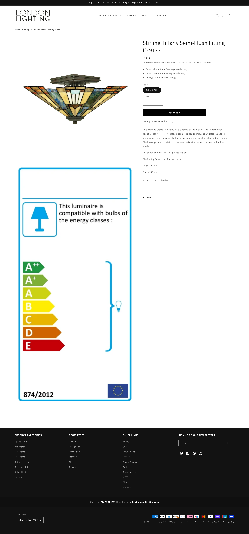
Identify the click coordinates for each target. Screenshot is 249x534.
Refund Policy (129, 452)
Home (17, 29)
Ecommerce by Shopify (184, 522)
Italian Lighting (22, 472)
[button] (108, 15)
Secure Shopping (131, 462)
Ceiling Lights (21, 441)
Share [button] (148, 197)
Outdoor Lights (22, 462)
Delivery (126, 467)
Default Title (152, 90)
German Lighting (22, 467)
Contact (126, 447)
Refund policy (200, 522)
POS (170, 522)
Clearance (19, 477)
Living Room (74, 452)
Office (71, 462)
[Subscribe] (227, 443)
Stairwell (73, 467)
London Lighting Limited (159, 522)
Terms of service (214, 522)
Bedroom (73, 457)
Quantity (146, 96)
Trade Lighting (129, 472)
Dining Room (75, 447)
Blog (125, 482)
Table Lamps (20, 452)
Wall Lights (20, 447)
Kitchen (72, 441)
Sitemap (127, 487)
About (126, 441)
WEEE (125, 477)
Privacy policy (228, 522)
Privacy (126, 457)
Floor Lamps (20, 457)
